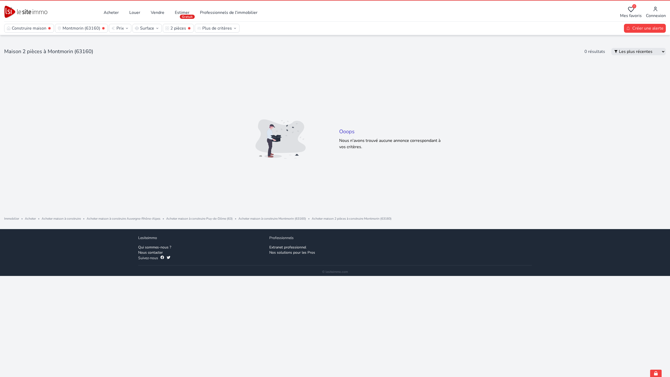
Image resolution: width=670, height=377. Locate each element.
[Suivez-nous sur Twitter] (168, 258)
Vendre (157, 12)
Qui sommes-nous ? (154, 247)
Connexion (656, 16)
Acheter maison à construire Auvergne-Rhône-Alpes (123, 219)
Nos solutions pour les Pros (292, 252)
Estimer (182, 12)
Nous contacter (150, 252)
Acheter (111, 12)
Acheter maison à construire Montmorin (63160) (272, 219)
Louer (134, 12)
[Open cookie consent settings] (656, 373)
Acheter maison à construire (61, 219)
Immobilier (11, 219)
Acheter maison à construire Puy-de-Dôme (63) (199, 219)
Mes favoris (631, 12)
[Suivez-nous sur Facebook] (162, 258)
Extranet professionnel (287, 247)
